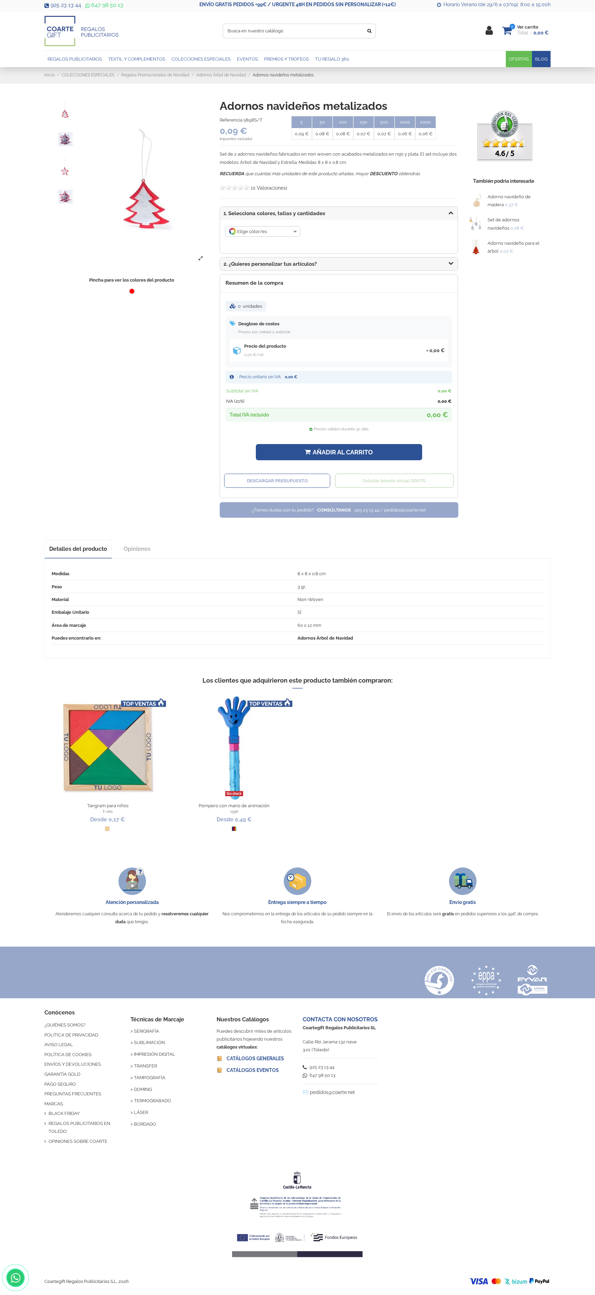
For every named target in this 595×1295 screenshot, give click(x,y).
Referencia (231, 120)
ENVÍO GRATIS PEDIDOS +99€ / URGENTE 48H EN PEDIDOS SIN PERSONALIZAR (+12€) (297, 4)
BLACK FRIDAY (64, 1113)
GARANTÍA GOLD (62, 1074)
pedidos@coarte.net (332, 1092)
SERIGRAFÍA (146, 1031)
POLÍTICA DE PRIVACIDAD (71, 1035)
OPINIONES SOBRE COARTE (78, 1141)
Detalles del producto (78, 549)
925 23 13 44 (66, 5)
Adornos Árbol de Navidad (325, 638)
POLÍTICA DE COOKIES (68, 1054)
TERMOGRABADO (152, 1100)
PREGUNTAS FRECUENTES (72, 1093)
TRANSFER (145, 1065)
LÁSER (141, 1112)
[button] (339, 264)
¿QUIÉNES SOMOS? (64, 1025)
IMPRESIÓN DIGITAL (154, 1054)
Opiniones (137, 549)
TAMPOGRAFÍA (149, 1077)
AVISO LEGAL (58, 1044)
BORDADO (145, 1124)
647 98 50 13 (106, 5)
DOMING (143, 1089)
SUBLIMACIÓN (149, 1042)
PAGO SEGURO (60, 1084)
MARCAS (53, 1103)
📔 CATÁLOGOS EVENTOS (248, 1070)
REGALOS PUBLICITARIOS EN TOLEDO (79, 1127)
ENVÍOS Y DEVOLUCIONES (72, 1064)
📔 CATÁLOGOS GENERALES (250, 1058)
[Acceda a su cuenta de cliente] (489, 30)
